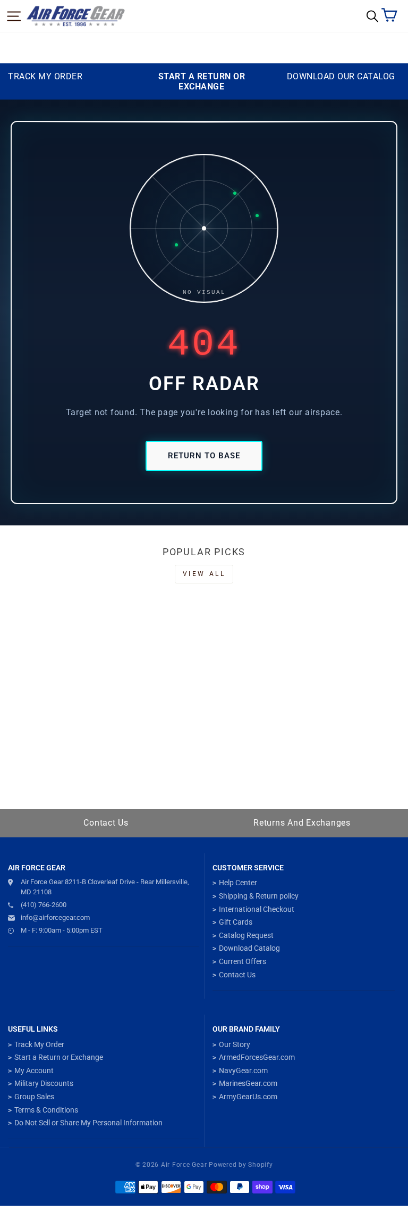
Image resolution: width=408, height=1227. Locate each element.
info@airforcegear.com (55, 917)
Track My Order (39, 1044)
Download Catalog (249, 948)
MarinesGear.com (248, 1083)
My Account (34, 1070)
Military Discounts (43, 1083)
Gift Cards (235, 922)
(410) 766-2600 (43, 905)
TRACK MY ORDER (45, 76)
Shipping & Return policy (259, 896)
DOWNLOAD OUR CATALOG (341, 76)
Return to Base (204, 455)
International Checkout (256, 909)
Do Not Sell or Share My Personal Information (88, 1122)
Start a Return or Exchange (58, 1057)
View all (204, 574)
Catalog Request (246, 935)
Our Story (234, 1044)
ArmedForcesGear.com (257, 1057)
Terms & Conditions (46, 1110)
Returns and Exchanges (302, 823)
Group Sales (34, 1096)
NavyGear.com (243, 1070)
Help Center (238, 882)
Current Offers (242, 961)
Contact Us (106, 823)
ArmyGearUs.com (248, 1096)
